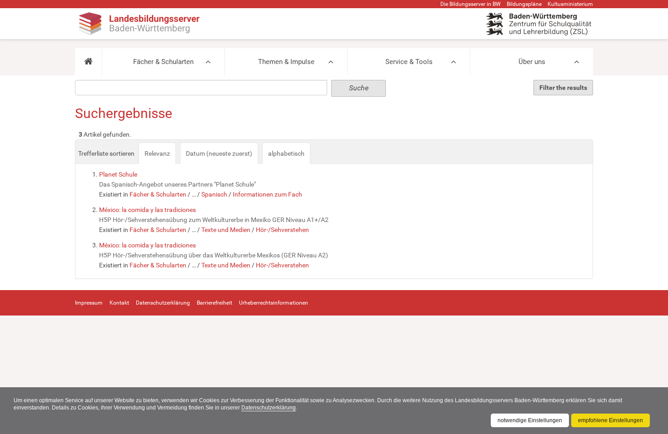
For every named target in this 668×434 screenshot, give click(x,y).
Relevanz (157, 153)
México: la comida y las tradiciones (147, 209)
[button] (88, 62)
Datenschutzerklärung (268, 407)
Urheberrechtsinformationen (273, 303)
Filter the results (563, 87)
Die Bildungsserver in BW (470, 4)
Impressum (89, 303)
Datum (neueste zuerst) (219, 153)
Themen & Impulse (286, 62)
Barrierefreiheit (214, 303)
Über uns (531, 62)
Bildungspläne (524, 4)
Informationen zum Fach (267, 194)
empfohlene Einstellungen (610, 420)
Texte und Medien (225, 229)
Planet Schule (118, 174)
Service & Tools (409, 62)
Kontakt (119, 303)
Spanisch (214, 194)
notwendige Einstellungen (530, 420)
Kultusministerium (570, 4)
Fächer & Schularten (163, 62)
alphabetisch (286, 153)
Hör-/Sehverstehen (282, 229)
